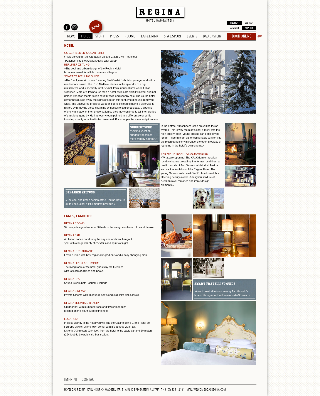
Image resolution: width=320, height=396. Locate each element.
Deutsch (249, 23)
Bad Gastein (212, 36)
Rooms (130, 36)
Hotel (85, 36)
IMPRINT (71, 379)
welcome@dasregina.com (210, 390)
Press (114, 36)
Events (192, 36)
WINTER (249, 28)
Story (99, 36)
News (71, 36)
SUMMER (234, 28)
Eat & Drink (149, 36)
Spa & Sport (172, 36)
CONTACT (89, 379)
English (234, 23)
